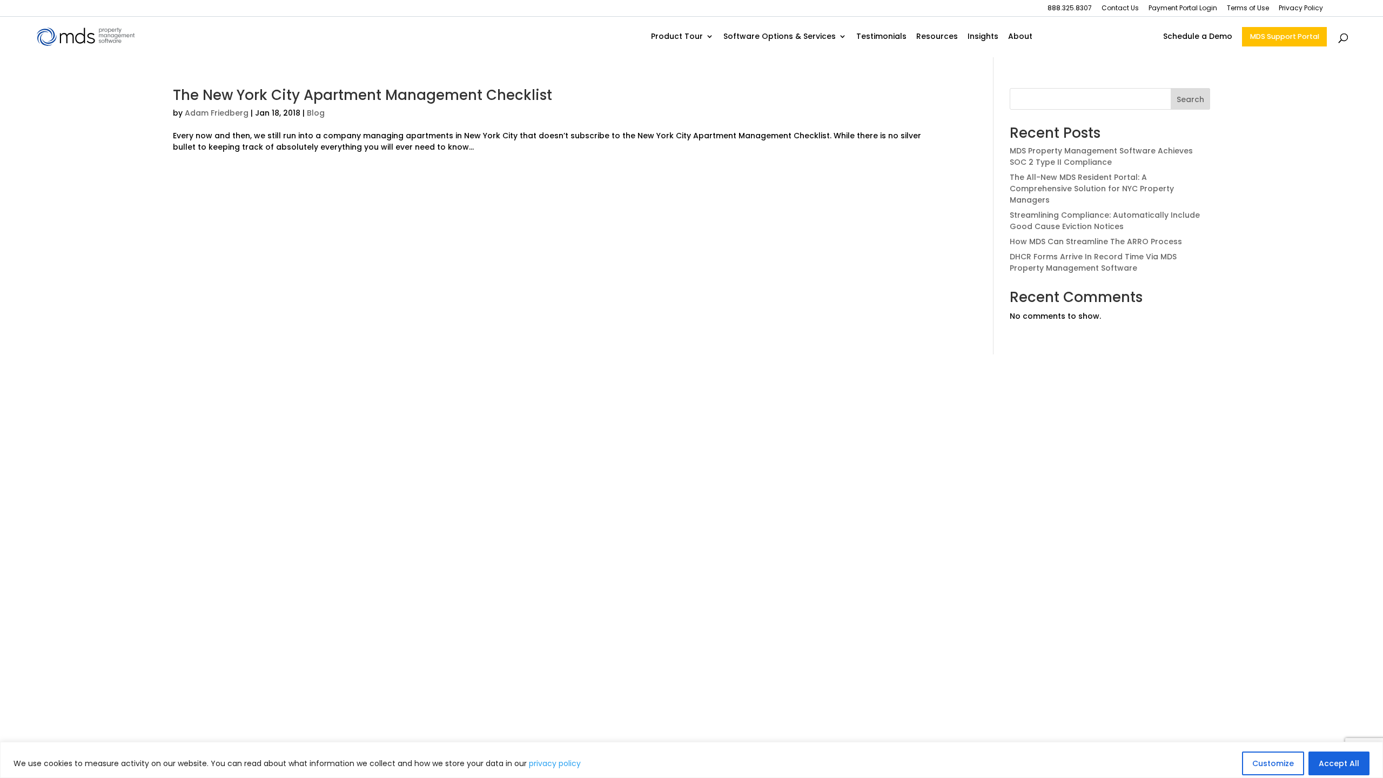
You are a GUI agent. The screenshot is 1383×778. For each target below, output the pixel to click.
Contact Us (1120, 8)
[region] (691, 760)
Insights (983, 37)
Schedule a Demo (1197, 37)
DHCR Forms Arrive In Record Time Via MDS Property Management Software (1093, 262)
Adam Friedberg (217, 113)
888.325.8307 (1070, 8)
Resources (937, 37)
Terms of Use (1248, 8)
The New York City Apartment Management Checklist (362, 95)
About (1020, 37)
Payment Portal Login (1183, 8)
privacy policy (555, 763)
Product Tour (677, 37)
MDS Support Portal (1284, 36)
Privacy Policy (1301, 8)
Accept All (1339, 763)
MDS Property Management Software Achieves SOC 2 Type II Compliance (1101, 156)
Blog (316, 113)
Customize (1273, 763)
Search (1190, 99)
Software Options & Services (779, 37)
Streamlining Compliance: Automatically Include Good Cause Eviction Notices (1105, 221)
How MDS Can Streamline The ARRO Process (1096, 241)
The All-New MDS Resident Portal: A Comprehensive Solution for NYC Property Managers (1092, 188)
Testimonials (881, 37)
